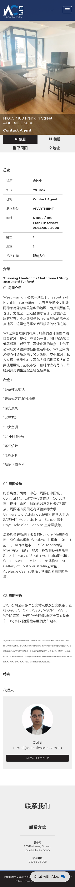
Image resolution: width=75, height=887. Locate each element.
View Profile (37, 758)
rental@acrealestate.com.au (37, 748)
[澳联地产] (28, 5)
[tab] (20, 139)
